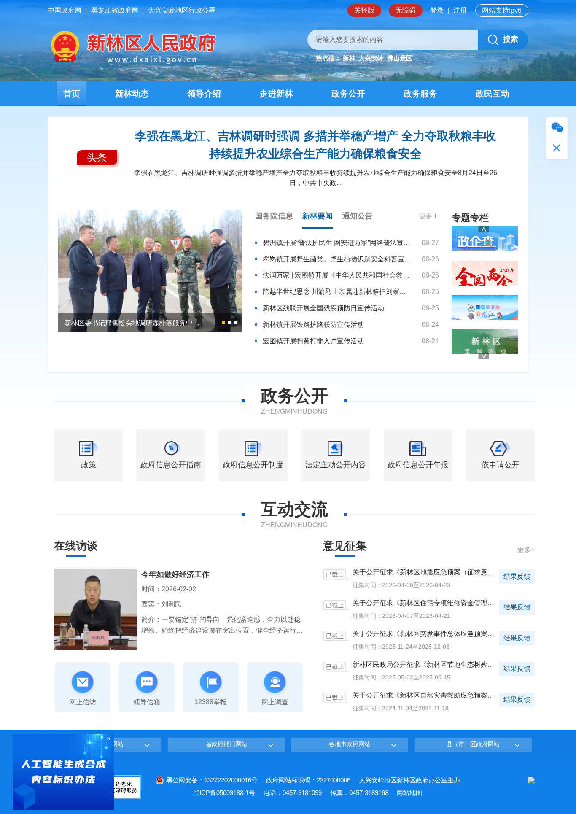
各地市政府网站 (349, 744)
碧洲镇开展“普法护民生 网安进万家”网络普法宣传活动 (337, 242)
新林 (349, 58)
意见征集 (345, 545)
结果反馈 (516, 576)
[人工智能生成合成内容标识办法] (63, 771)
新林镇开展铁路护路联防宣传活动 (313, 324)
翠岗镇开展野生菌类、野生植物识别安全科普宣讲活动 (337, 259)
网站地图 (409, 792)
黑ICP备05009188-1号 (224, 792)
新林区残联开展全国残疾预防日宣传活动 (323, 308)
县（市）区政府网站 (473, 744)
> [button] (483, 355)
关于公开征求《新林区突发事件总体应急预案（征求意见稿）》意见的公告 (425, 634)
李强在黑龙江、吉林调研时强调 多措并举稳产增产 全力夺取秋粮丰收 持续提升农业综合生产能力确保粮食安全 (315, 144)
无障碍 (406, 10)
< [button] (483, 229)
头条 (97, 157)
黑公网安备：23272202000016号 (212, 780)
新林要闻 (317, 216)
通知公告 (357, 216)
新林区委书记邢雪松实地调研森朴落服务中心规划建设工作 (132, 322)
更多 (426, 216)
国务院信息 (274, 216)
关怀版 (364, 10)
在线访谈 (76, 545)
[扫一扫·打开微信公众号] (557, 127)
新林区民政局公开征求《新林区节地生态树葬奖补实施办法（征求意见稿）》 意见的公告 (425, 665)
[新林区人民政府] (132, 47)
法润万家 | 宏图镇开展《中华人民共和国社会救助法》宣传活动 (337, 275)
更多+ (526, 549)
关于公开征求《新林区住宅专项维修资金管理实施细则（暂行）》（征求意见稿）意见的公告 (425, 603)
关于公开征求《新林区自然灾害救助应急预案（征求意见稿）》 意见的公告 (425, 696)
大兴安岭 (371, 58)
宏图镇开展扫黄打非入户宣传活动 (313, 341)
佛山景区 (399, 58)
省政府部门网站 (226, 744)
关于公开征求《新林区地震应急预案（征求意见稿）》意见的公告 (425, 573)
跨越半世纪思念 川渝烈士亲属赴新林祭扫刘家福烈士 (337, 291)
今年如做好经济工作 (175, 574)
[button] (223, 322)
